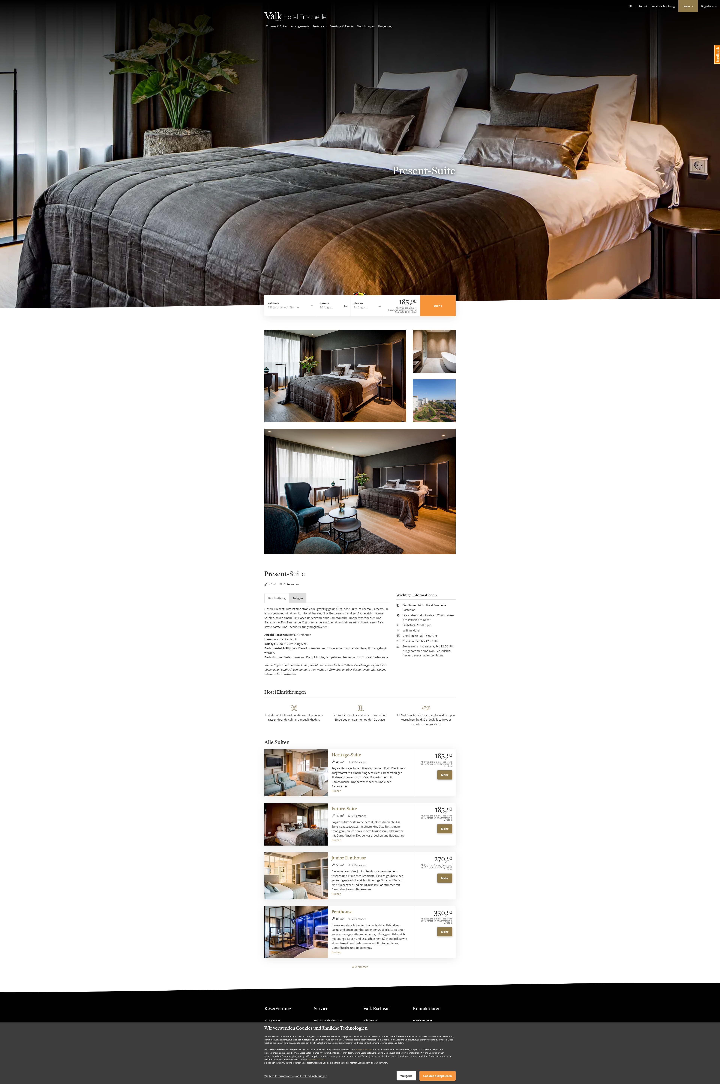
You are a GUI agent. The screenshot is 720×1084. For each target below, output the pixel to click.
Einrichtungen (366, 26)
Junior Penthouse (349, 858)
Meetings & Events (341, 26)
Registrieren (709, 6)
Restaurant (319, 26)
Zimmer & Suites (277, 26)
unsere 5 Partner (364, 1049)
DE (630, 6)
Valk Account (370, 1020)
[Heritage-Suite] (296, 772)
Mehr (444, 775)
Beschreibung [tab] (277, 598)
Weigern (406, 1076)
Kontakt (643, 6)
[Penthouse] (296, 932)
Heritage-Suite (346, 755)
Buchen (336, 791)
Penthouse (342, 912)
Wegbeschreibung (663, 6)
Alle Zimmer (360, 967)
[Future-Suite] (296, 824)
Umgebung (385, 26)
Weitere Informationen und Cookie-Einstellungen (295, 1076)
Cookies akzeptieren (437, 1076)
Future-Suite (344, 809)
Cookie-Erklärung (316, 1059)
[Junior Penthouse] (296, 875)
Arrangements (300, 26)
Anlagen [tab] (297, 598)
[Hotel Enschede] (295, 20)
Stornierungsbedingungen (328, 1020)
